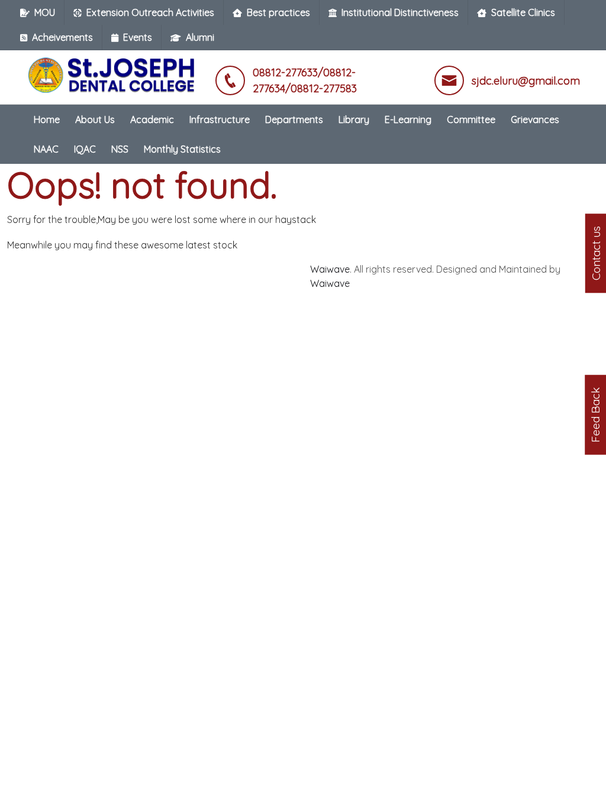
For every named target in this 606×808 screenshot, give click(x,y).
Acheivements (62, 37)
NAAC (46, 149)
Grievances (535, 119)
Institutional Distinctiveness (400, 12)
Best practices (278, 12)
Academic (152, 119)
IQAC (85, 149)
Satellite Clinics (523, 12)
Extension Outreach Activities (150, 12)
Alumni (200, 37)
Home (47, 119)
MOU (44, 12)
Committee (471, 119)
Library (354, 119)
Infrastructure (219, 119)
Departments (294, 119)
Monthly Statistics (182, 149)
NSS (119, 149)
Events (137, 37)
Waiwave (330, 269)
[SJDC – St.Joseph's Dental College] (113, 69)
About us (95, 119)
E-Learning (408, 119)
